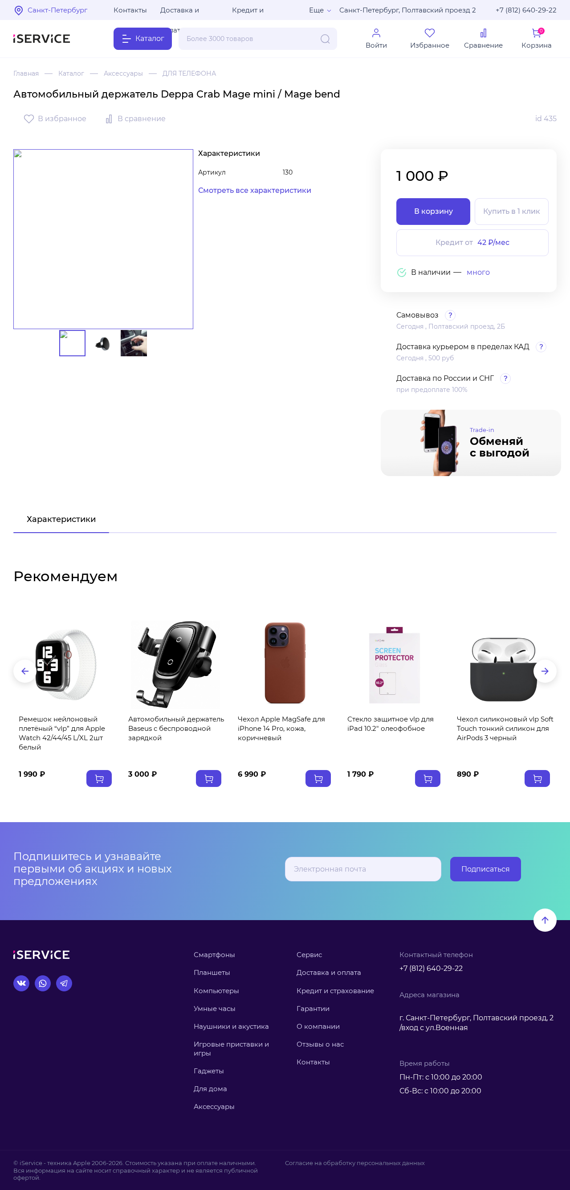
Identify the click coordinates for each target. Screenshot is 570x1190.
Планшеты (212, 972)
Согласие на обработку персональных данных (355, 1162)
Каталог (71, 73)
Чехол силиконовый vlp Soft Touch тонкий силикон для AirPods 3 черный (505, 728)
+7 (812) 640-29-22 (526, 10)
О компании (318, 1026)
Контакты (130, 10)
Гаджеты (209, 1071)
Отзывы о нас (320, 1044)
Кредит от (472, 242)
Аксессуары (123, 73)
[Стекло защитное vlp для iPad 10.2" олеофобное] (394, 664)
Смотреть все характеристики (254, 190)
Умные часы (215, 1008)
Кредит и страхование (335, 990)
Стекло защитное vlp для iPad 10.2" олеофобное (390, 724)
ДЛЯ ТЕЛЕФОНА (189, 73)
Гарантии (313, 1008)
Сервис (309, 954)
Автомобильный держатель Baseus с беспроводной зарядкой (176, 728)
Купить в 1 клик (511, 211)
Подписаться (485, 869)
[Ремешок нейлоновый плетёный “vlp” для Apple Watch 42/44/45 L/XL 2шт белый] (66, 664)
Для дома (210, 1088)
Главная (26, 73)
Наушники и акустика (231, 1026)
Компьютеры (216, 990)
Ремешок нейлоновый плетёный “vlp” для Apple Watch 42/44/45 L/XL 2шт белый (62, 733)
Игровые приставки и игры (231, 1048)
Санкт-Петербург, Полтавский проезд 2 (407, 10)
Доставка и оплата (179, 13)
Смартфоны (214, 954)
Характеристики (61, 519)
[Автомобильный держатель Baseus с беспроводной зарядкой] (175, 664)
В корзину (433, 211)
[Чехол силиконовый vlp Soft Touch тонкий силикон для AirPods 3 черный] (504, 664)
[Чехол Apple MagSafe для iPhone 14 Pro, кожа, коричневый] (285, 664)
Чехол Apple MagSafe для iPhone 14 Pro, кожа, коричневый (281, 728)
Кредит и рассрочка (250, 13)
